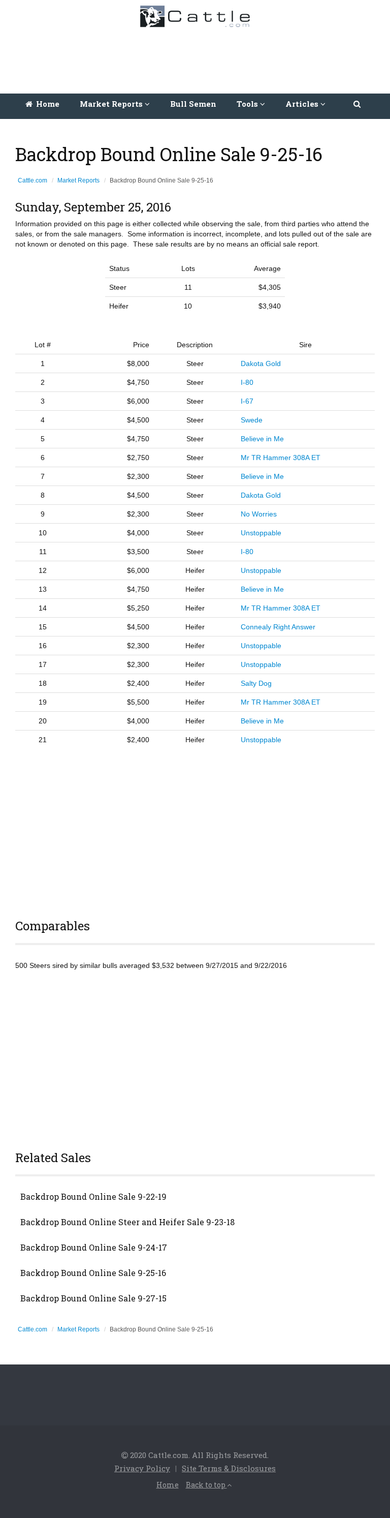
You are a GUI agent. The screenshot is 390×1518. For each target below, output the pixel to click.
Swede (252, 420)
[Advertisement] (197, 58)
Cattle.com (32, 180)
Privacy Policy (142, 1468)
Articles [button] (302, 104)
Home (46, 104)
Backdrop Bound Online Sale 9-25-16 (93, 1273)
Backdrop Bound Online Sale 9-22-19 (93, 1197)
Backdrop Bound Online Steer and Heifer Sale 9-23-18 (127, 1222)
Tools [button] (248, 104)
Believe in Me (262, 439)
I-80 (247, 382)
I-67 (247, 401)
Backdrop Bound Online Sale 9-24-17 (93, 1247)
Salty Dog (256, 683)
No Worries (259, 514)
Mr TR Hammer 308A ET (280, 457)
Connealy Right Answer (278, 627)
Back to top (206, 1485)
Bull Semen (193, 104)
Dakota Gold (261, 363)
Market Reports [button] (112, 104)
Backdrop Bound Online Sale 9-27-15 (93, 1298)
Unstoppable (261, 533)
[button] (357, 104)
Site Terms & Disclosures (229, 1468)
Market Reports (78, 180)
